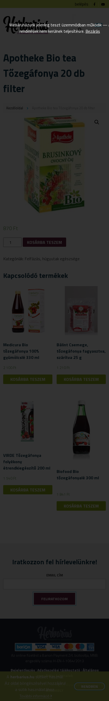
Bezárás (92, 31)
